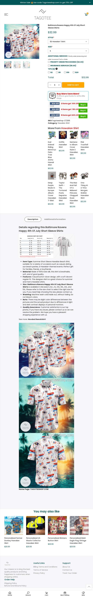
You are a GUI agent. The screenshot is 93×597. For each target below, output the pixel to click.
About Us (66, 567)
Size (50, 47)
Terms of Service (40, 570)
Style (51, 37)
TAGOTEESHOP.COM (39, 489)
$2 (51, 72)
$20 (76, 72)
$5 (59, 72)
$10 (67, 72)
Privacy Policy (39, 573)
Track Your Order (69, 573)
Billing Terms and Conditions (45, 567)
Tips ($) (52, 69)
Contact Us (67, 570)
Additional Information (55, 219)
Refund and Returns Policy (15, 586)
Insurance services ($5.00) (63, 65)
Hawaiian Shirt (64, 123)
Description (33, 219)
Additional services (57, 56)
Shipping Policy (10, 583)
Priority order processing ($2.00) (67, 62)
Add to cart (73, 84)
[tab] (32, 219)
